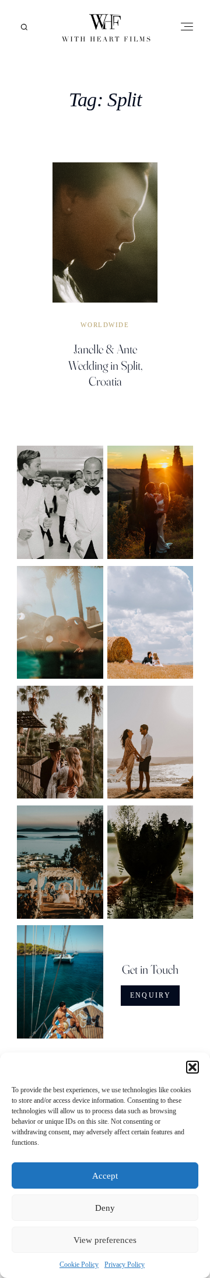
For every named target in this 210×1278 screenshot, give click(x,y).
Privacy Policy (124, 1264)
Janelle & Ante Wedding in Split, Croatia (105, 364)
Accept (105, 1175)
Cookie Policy (79, 1264)
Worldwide (104, 325)
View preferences (105, 1240)
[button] (192, 1067)
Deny (105, 1208)
